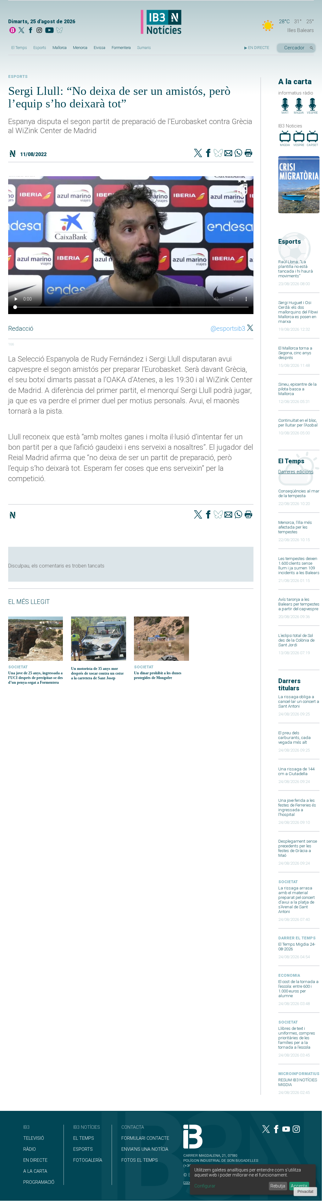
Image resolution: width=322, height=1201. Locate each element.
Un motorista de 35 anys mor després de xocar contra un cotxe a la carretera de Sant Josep (97, 673)
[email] (228, 154)
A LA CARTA (35, 1171)
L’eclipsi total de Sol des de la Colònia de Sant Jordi (296, 640)
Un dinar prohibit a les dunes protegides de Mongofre (157, 675)
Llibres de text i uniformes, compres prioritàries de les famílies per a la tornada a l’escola (296, 1038)
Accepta (299, 1185)
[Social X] (21, 31)
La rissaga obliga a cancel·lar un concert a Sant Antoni (298, 701)
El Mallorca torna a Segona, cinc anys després (295, 353)
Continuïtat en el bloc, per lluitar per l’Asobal (298, 422)
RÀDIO (29, 1149)
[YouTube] (49, 31)
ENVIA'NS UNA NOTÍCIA (144, 1149)
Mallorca (60, 48)
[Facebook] (30, 31)
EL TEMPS (83, 1138)
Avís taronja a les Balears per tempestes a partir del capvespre (298, 604)
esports (18, 76)
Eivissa (99, 48)
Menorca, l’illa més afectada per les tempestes (295, 527)
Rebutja (277, 1185)
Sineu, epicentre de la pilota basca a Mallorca (297, 389)
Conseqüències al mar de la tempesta (298, 493)
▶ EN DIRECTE (256, 48)
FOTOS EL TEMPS (139, 1160)
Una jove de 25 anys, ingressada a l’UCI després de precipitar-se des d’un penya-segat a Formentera (35, 678)
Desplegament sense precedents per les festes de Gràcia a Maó (297, 848)
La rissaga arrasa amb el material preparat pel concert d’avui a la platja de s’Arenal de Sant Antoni (296, 900)
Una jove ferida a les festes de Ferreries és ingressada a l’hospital (297, 807)
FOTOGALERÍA (87, 1160)
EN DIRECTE (35, 1160)
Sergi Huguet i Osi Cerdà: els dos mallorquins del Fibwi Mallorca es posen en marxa (298, 312)
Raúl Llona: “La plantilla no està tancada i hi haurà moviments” (295, 268)
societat (288, 882)
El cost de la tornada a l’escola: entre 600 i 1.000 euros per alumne (298, 988)
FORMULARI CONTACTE (145, 1138)
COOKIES (189, 1182)
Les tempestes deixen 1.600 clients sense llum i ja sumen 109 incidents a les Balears (298, 565)
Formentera (121, 48)
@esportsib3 (228, 328)
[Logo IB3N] (161, 22)
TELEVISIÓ (33, 1138)
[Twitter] (198, 154)
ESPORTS (83, 1149)
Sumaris (144, 48)
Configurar (204, 1185)
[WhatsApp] (238, 154)
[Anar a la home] (12, 31)
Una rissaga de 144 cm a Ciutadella (296, 771)
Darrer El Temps (297, 938)
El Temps (19, 48)
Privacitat (305, 1191)
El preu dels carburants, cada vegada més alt (294, 738)
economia (289, 975)
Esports (39, 48)
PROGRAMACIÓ (38, 1182)
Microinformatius (298, 1074)
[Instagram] (39, 31)
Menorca (80, 48)
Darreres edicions (296, 472)
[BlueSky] (60, 31)
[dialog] (253, 1179)
